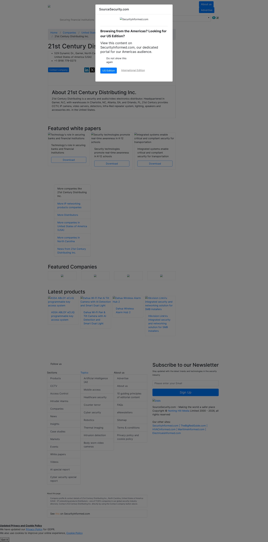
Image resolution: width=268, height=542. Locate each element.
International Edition (133, 70)
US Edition (108, 70)
